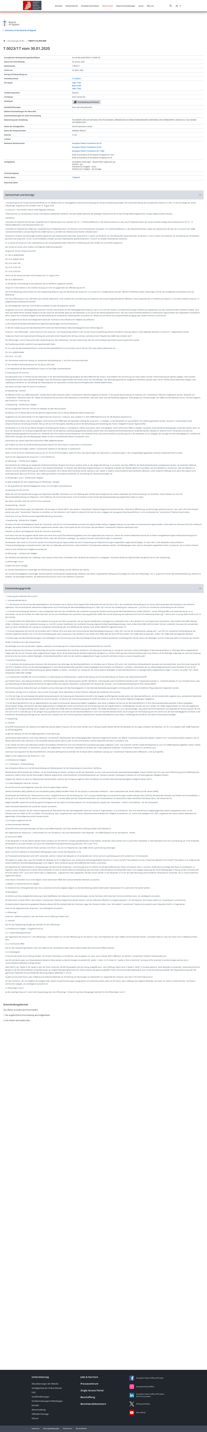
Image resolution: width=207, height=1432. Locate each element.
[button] (103, 194)
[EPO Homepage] (32, 6)
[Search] (170, 6)
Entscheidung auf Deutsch (88, 102)
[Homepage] (4, 41)
